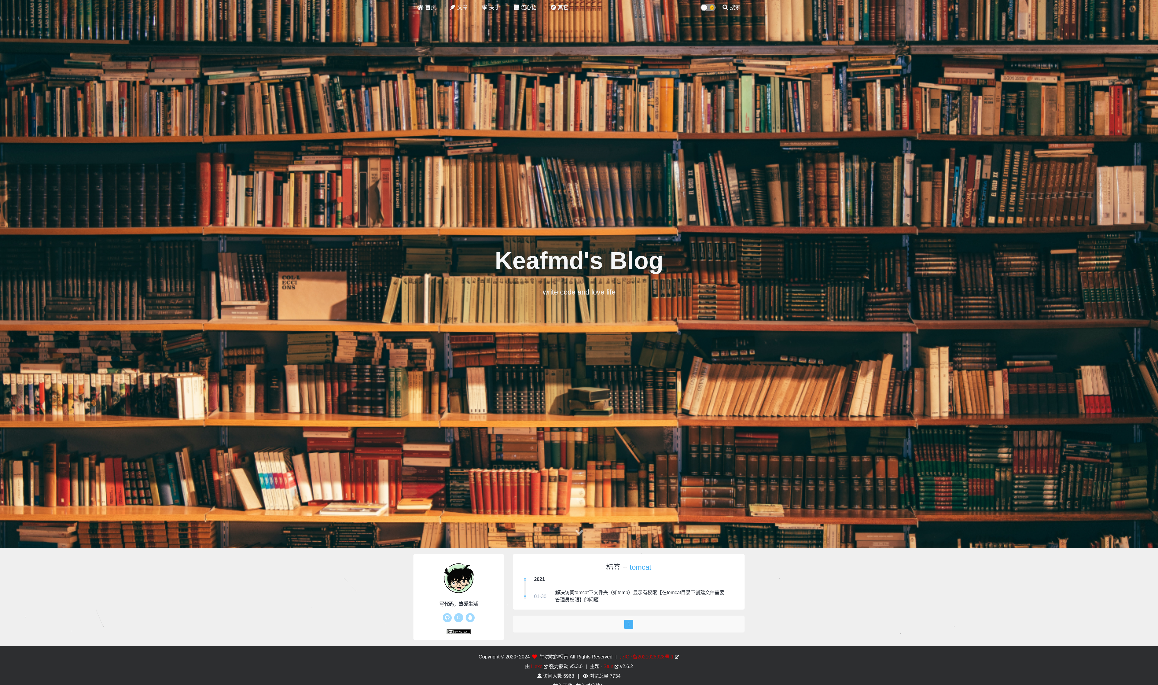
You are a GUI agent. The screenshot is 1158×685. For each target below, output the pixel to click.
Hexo (537, 666)
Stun (608, 666)
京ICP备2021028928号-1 (647, 656)
